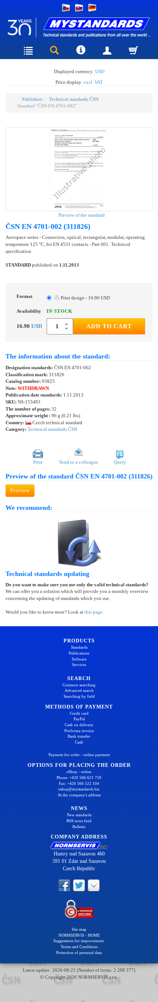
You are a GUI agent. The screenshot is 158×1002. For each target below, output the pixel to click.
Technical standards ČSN (73, 99)
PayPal (79, 719)
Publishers (32, 99)
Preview (20, 490)
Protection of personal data (79, 952)
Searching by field (79, 696)
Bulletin (79, 826)
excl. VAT (93, 82)
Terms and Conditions (79, 946)
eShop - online (79, 771)
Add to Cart (109, 326)
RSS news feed (79, 821)
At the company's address (79, 795)
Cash (79, 742)
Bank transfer (79, 736)
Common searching (79, 685)
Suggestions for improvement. (79, 940)
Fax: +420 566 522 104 (79, 783)
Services (79, 664)
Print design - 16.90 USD (85, 298)
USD (99, 71)
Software (79, 659)
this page (94, 612)
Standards (79, 647)
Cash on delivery (79, 725)
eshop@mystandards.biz (79, 789)
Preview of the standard (81, 215)
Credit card (79, 713)
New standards (79, 815)
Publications (79, 653)
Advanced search (79, 690)
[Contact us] (94, 884)
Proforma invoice (79, 730)
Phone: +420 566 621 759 (79, 777)
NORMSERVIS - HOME (79, 935)
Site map (79, 929)
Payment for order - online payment (79, 754)
